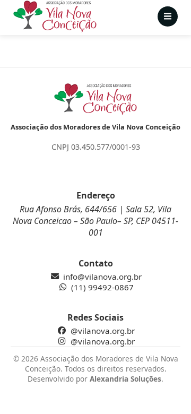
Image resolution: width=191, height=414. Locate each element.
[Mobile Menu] (168, 16)
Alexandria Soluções (125, 379)
